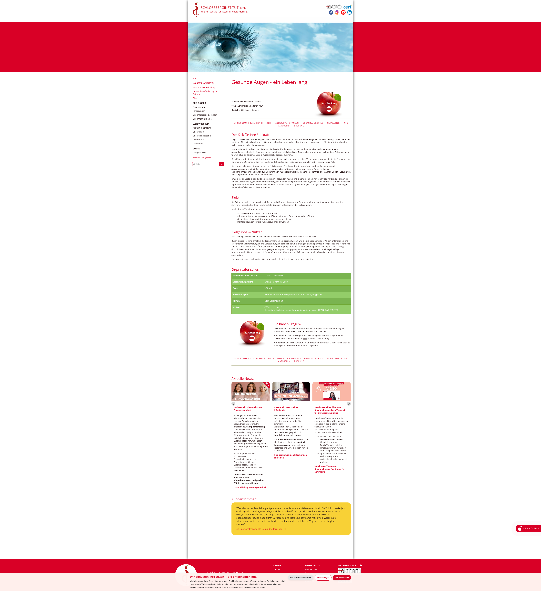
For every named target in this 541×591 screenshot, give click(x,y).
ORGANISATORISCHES (314, 123)
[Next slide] (349, 404)
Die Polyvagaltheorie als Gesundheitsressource (261, 529)
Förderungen (199, 111)
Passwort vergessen (202, 157)
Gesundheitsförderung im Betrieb (205, 92)
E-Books (276, 569)
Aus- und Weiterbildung (204, 87)
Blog (195, 98)
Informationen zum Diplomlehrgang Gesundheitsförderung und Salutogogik (327, 463)
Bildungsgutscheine (202, 118)
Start (195, 78)
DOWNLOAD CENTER (327, 310)
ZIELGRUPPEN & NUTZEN (287, 123)
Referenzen (198, 139)
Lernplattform (199, 152)
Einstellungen (323, 577)
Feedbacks (198, 143)
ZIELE (269, 123)
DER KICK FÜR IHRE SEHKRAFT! (249, 123)
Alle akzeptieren (342, 577)
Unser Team (198, 131)
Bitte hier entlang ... (249, 110)
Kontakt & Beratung (202, 127)
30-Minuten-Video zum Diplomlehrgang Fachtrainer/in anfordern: (289, 469)
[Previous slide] (233, 404)
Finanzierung (199, 107)
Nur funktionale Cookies (300, 577)
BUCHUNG (299, 125)
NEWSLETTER (334, 123)
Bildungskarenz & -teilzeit (205, 114)
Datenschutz (311, 569)
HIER (305, 338)
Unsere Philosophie (202, 135)
